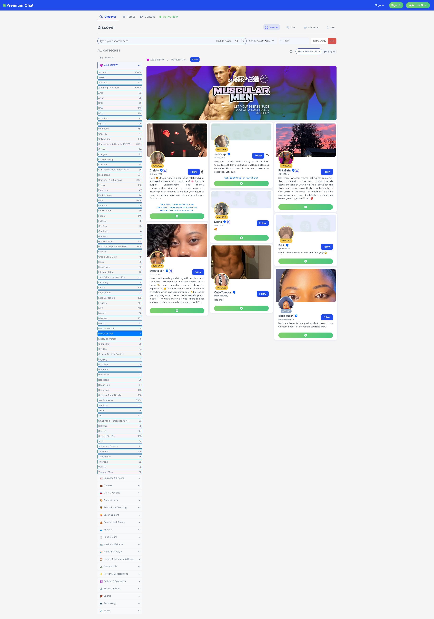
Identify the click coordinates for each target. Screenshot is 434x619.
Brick (281, 245)
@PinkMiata (283, 174)
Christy (154, 170)
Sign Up (396, 5)
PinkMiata (284, 170)
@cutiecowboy (221, 295)
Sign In (379, 5)
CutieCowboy (223, 292)
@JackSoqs (219, 157)
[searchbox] (299, 41)
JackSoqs (220, 154)
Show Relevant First (309, 51)
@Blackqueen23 (286, 319)
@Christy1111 (156, 174)
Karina (218, 222)
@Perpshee (155, 274)
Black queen (286, 316)
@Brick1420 (284, 248)
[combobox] (294, 41)
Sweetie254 (157, 271)
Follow (195, 59)
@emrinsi (218, 225)
